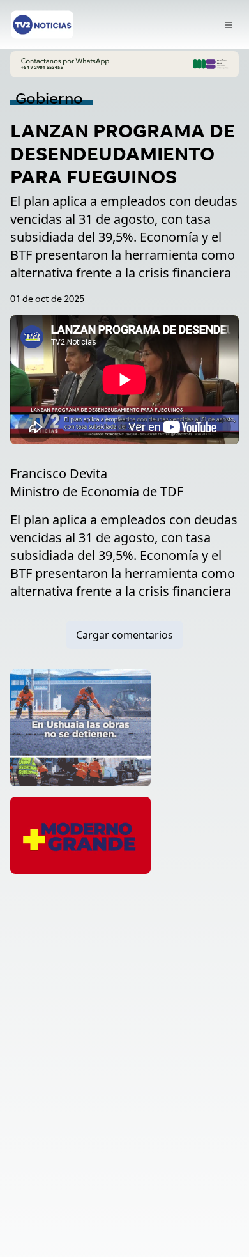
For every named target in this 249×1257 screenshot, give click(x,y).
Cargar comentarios (124, 635)
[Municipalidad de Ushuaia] (80, 727)
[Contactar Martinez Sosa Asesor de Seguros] (124, 64)
